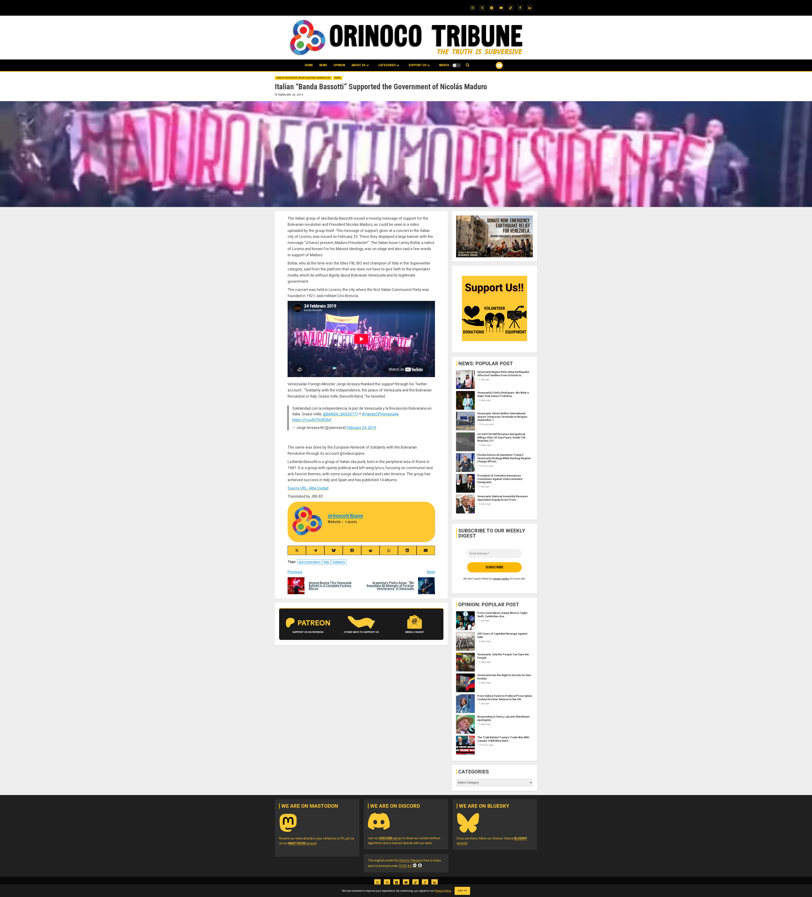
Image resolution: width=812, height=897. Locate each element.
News (323, 65)
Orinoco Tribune (409, 860)
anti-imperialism (309, 562)
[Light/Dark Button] (456, 65)
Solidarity (339, 562)
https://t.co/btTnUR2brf (312, 419)
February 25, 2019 (290, 94)
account (302, 843)
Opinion (339, 65)
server (390, 838)
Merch (444, 65)
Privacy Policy (443, 890)
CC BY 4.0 (405, 866)
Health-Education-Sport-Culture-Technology (303, 78)
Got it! (462, 890)
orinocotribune (345, 516)
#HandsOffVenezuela (380, 414)
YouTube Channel (492, 65)
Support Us (418, 65)
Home (309, 65)
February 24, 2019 (361, 427)
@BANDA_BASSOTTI (340, 414)
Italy (326, 562)
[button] (467, 65)
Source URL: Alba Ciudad (308, 488)
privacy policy (501, 578)
